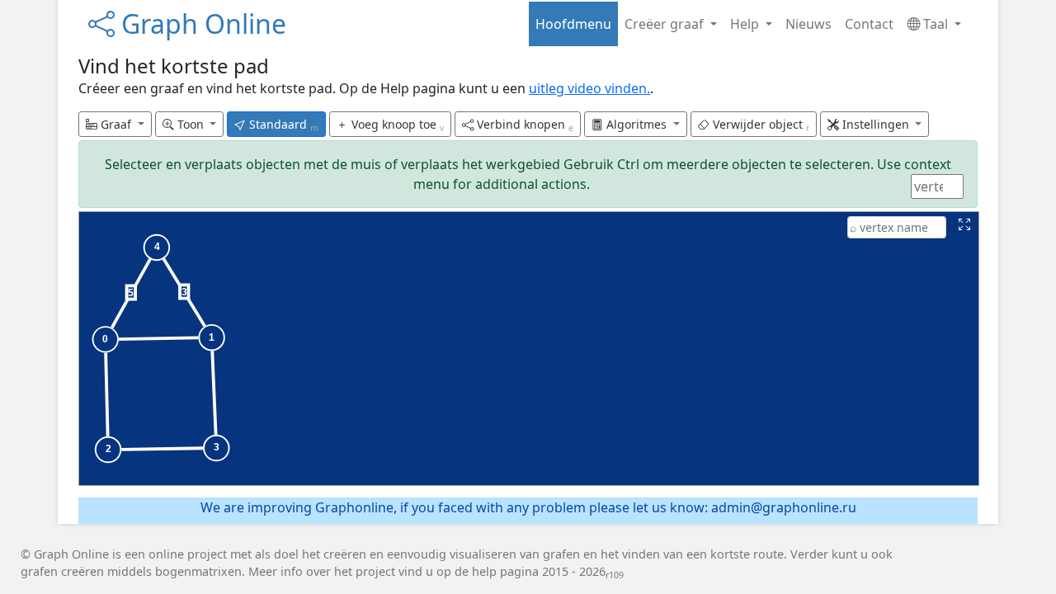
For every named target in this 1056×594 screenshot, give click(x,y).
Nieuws (808, 24)
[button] (115, 124)
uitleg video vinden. (589, 88)
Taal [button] (935, 24)
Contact (869, 24)
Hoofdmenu (573, 24)
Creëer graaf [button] (666, 24)
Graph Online (200, 23)
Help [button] (746, 24)
